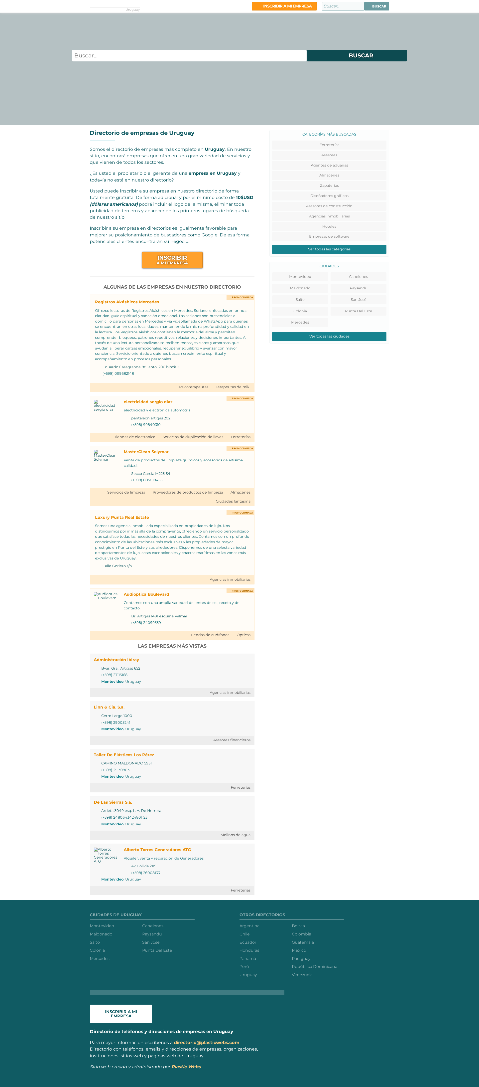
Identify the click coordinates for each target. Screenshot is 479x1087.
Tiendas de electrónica (134, 437)
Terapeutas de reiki (233, 387)
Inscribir (172, 259)
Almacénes (240, 492)
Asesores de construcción (329, 206)
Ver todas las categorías (329, 249)
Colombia (301, 934)
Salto (300, 299)
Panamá (248, 958)
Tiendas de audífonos (210, 635)
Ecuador (248, 942)
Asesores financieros (231, 740)
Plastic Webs (186, 1066)
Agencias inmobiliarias (230, 579)
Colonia (300, 311)
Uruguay (248, 974)
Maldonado (300, 288)
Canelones (358, 276)
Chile (245, 934)
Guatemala (303, 942)
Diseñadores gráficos (329, 195)
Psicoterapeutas (193, 387)
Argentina (249, 925)
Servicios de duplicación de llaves (193, 437)
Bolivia (298, 925)
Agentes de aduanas (329, 165)
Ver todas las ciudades (329, 336)
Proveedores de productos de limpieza (188, 492)
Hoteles (329, 226)
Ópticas (243, 635)
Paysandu (358, 288)
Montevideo (112, 681)
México (299, 950)
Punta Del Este (358, 311)
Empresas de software (329, 236)
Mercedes (300, 322)
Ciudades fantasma (233, 501)
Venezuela (302, 974)
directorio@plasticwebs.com (206, 1042)
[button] (376, 6)
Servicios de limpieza (126, 492)
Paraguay (301, 958)
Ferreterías (240, 437)
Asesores (329, 155)
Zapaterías (329, 185)
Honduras (249, 950)
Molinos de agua (235, 835)
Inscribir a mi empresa (287, 6)
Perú (244, 966)
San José (358, 299)
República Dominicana (314, 966)
